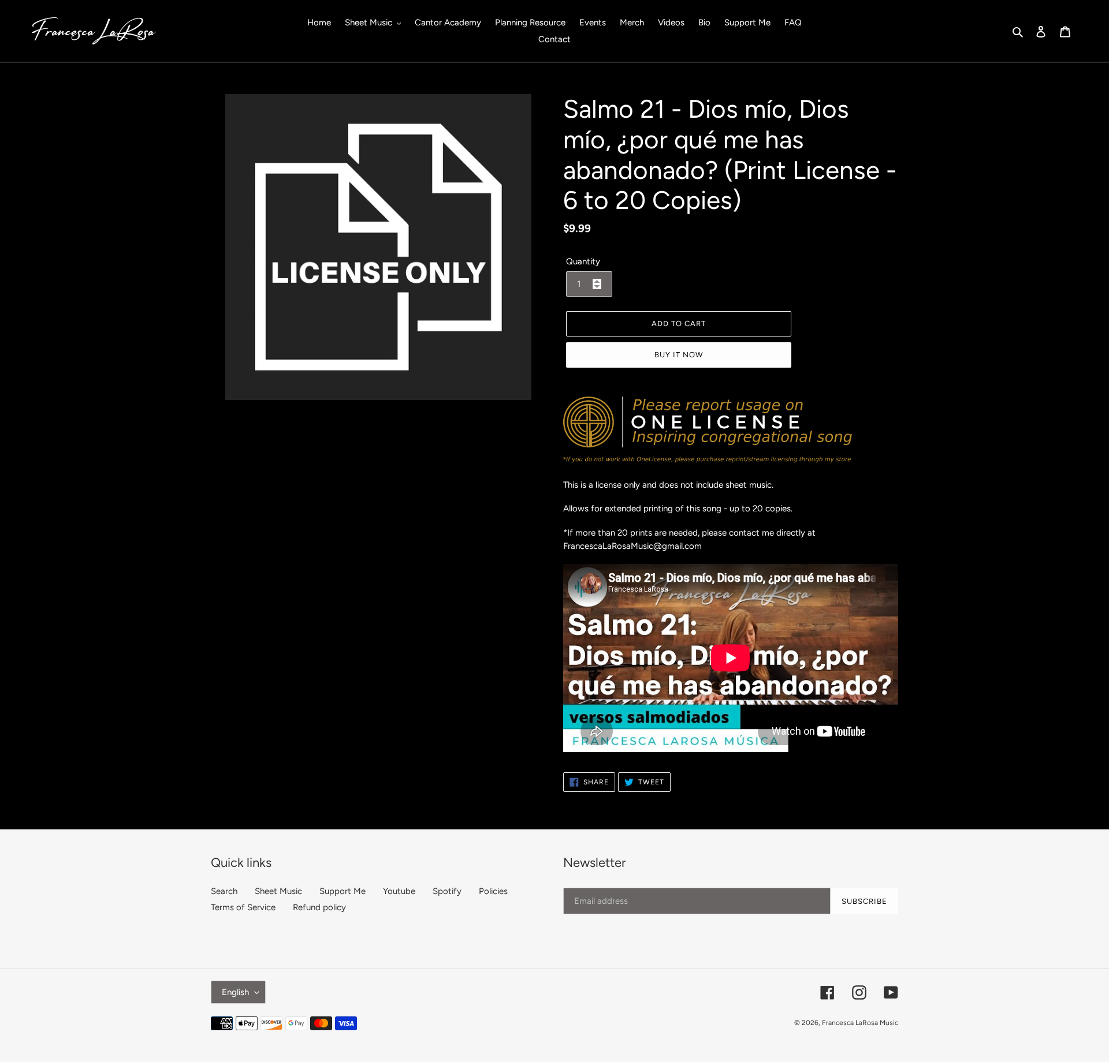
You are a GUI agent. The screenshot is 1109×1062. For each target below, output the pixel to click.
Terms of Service (243, 907)
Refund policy (319, 907)
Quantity (583, 261)
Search (224, 891)
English (235, 992)
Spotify (447, 891)
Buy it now (678, 354)
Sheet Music (278, 891)
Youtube (399, 891)
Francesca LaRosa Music (860, 1023)
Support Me (342, 891)
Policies (493, 891)
